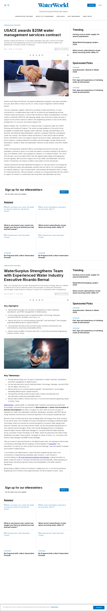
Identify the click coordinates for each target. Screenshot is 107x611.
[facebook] (30, 55)
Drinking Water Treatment (24, 16)
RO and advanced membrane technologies (34, 457)
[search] (8, 5)
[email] (42, 55)
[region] (53, 607)
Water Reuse (61, 16)
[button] (5, 5)
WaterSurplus (8, 405)
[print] (68, 55)
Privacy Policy (54, 607)
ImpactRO (52, 444)
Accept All (98, 607)
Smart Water (87, 16)
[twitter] (36, 55)
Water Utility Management (45, 16)
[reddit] (39, 55)
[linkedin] (33, 55)
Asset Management (74, 16)
